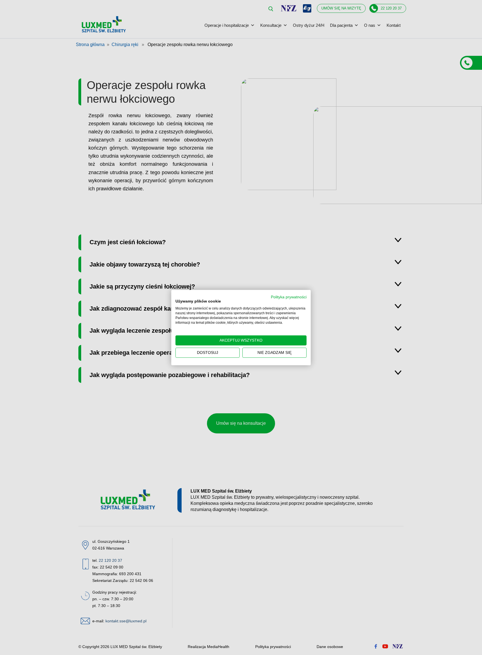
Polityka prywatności (289, 297)
